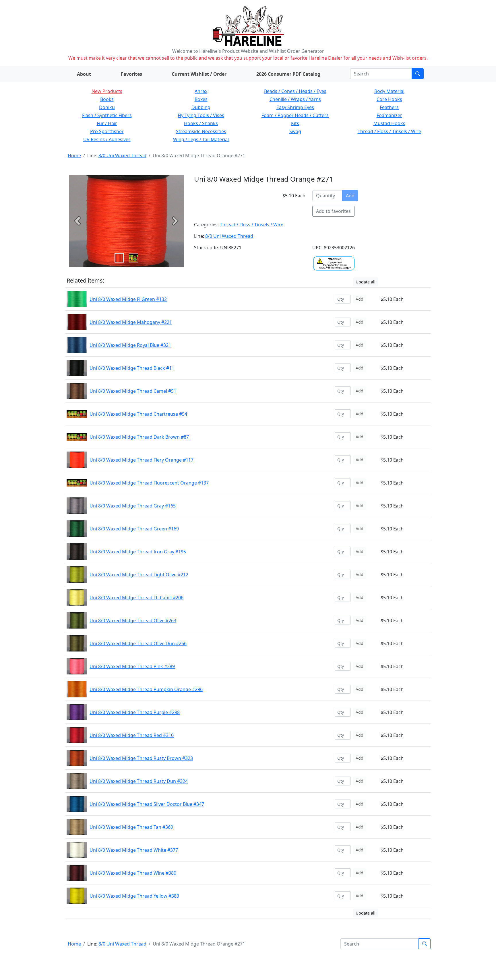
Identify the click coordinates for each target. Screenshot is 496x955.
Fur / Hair (107, 123)
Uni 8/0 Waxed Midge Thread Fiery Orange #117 (141, 460)
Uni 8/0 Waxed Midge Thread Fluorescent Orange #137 (149, 483)
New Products (107, 91)
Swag (295, 131)
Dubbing (200, 107)
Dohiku (107, 107)
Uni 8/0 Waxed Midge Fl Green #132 (128, 299)
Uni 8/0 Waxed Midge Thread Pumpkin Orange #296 (146, 689)
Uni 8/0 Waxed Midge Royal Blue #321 (130, 345)
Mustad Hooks (389, 123)
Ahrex (201, 91)
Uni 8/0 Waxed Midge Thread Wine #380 (133, 873)
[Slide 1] (133, 258)
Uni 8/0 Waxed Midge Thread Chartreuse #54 (138, 414)
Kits (295, 123)
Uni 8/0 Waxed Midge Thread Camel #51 (133, 391)
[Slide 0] (119, 258)
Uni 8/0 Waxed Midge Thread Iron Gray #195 (138, 552)
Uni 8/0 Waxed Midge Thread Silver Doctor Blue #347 (147, 804)
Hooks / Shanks (201, 123)
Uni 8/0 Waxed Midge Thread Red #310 (132, 735)
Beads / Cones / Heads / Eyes (295, 91)
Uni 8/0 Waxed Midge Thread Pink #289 (132, 666)
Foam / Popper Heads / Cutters (295, 115)
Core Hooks (389, 99)
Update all (365, 282)
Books (107, 99)
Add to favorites (333, 211)
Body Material (389, 91)
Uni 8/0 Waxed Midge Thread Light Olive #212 (139, 574)
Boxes (201, 99)
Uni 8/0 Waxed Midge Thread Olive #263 (133, 620)
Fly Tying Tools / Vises (201, 115)
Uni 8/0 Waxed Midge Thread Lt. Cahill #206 (136, 597)
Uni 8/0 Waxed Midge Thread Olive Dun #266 (138, 643)
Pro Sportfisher (107, 131)
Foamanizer (389, 115)
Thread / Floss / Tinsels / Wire (389, 131)
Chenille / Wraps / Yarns (295, 99)
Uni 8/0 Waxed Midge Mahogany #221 (131, 322)
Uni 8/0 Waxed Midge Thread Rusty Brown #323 (141, 758)
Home (74, 155)
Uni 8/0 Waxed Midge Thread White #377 (134, 850)
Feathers (389, 107)
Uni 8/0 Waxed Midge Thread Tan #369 (131, 827)
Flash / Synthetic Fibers (107, 115)
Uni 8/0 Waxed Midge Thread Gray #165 (133, 506)
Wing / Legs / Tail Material (201, 139)
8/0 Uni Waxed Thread (122, 155)
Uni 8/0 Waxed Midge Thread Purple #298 (135, 712)
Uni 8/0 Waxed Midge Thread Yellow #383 (134, 896)
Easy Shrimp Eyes (295, 107)
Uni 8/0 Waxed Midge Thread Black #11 (132, 368)
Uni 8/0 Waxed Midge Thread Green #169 (134, 529)
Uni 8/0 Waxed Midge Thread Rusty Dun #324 (139, 781)
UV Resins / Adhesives (107, 139)
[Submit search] (418, 73)
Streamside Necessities (201, 131)
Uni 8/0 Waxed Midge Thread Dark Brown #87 (139, 437)
